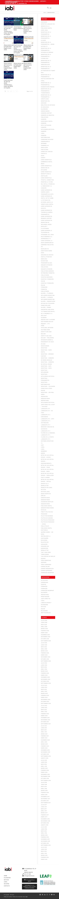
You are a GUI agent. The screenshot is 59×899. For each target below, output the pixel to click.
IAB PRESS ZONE (45, 329)
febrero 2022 (45, 713)
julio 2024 (44, 663)
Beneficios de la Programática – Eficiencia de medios (47, 50)
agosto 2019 (44, 758)
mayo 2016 (44, 831)
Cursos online (45, 566)
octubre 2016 (45, 822)
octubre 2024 (45, 659)
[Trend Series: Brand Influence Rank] (19, 25)
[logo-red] (10, 8)
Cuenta (43, 157)
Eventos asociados (46, 277)
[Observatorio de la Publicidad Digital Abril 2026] (19, 61)
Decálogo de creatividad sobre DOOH (46, 250)
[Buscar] (47, 8)
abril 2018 (44, 788)
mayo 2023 (44, 689)
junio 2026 (44, 622)
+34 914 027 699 (9, 3)
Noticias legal (45, 491)
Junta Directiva (45, 598)
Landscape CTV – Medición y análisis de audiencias (47, 426)
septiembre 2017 (46, 802)
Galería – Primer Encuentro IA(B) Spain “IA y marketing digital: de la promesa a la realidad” (48, 311)
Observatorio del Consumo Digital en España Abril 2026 (28, 66)
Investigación (45, 596)
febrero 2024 (45, 673)
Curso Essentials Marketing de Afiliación (46, 167)
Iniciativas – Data (46, 366)
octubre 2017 (45, 800)
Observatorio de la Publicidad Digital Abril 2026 (18, 66)
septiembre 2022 (46, 703)
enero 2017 (44, 816)
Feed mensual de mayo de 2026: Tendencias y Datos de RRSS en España (18, 49)
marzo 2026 (44, 628)
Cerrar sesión (45, 111)
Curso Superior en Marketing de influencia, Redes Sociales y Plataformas (46, 224)
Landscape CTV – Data (47, 418)
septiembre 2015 (46, 845)
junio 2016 (44, 829)
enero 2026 (44, 632)
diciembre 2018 (45, 774)
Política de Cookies (8, 896)
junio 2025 (44, 644)
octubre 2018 (45, 778)
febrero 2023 (45, 695)
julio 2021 (44, 725)
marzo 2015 (44, 855)
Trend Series (45, 554)
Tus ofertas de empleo (48, 556)
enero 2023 (44, 697)
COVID (42, 155)
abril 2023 (44, 691)
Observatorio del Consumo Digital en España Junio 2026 (28, 30)
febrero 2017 (45, 814)
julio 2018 (44, 782)
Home (42, 325)
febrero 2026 (45, 630)
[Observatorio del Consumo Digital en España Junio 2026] (28, 25)
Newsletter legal (46, 487)
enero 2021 (44, 737)
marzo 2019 (44, 768)
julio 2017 (44, 804)
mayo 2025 (44, 646)
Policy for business (47, 515)
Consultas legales (46, 151)
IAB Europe (44, 592)
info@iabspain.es (29, 875)
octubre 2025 (45, 638)
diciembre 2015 (45, 839)
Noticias (43, 489)
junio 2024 (44, 665)
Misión (43, 453)
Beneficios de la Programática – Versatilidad (46, 97)
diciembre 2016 (45, 819)
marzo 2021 (44, 734)
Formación (44, 287)
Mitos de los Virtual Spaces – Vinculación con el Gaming (47, 475)
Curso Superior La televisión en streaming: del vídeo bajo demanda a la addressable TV (47, 234)
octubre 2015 (45, 843)
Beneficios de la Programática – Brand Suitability (47, 44)
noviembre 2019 (45, 752)
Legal (42, 447)
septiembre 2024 (46, 661)
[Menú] (50, 8)
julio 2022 (44, 705)
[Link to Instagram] (47, 894)
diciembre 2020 (45, 740)
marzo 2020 (44, 744)
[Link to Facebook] (49, 894)
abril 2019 (44, 766)
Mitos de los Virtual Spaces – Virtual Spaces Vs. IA (47, 481)
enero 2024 (44, 675)
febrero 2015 (45, 857)
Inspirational (45, 400)
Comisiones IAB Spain (47, 139)
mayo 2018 (44, 786)
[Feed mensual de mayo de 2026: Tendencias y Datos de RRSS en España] (19, 43)
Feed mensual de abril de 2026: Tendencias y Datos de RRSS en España (8, 84)
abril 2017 (44, 810)
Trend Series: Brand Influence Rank (18, 28)
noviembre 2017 (45, 798)
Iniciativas (44, 347)
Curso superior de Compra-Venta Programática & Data (47, 192)
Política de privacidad (47, 520)
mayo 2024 (44, 667)
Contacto (44, 153)
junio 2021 (44, 727)
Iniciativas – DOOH (46, 368)
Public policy (45, 526)
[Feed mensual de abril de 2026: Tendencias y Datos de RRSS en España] (9, 78)
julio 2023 (44, 685)
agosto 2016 (44, 825)
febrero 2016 (45, 837)
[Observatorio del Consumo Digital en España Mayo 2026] (9, 61)
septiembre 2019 (46, 756)
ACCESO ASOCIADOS (11, 2)
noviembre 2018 (45, 776)
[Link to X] (40, 894)
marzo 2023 (44, 693)
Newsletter (44, 485)
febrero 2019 (45, 770)
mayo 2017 (44, 808)
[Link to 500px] (42, 894)
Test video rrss (46, 552)
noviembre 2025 (45, 636)
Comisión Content (46, 113)
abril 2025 (44, 648)
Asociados (44, 22)
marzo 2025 (44, 650)
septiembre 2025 (46, 640)
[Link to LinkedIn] (45, 894)
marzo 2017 (44, 812)
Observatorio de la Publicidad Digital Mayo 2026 (28, 47)
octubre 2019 (45, 754)
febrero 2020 (45, 746)
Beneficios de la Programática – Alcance (46, 38)
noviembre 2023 (45, 679)
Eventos (43, 584)
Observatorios (45, 497)
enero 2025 (44, 655)
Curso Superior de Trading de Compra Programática (46, 212)
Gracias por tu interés (48, 319)
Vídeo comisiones (46, 564)
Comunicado (44, 582)
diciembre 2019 (45, 750)
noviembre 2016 (45, 821)
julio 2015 (44, 847)
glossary (44, 317)
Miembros (44, 451)
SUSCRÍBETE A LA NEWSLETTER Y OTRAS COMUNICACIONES (22, 1)
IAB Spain (6, 883)
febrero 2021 (45, 735)
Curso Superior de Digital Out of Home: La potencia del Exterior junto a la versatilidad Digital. (47, 200)
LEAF (42, 445)
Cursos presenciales (47, 568)
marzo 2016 (44, 835)
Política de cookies (47, 518)
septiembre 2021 (46, 723)
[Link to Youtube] (52, 894)
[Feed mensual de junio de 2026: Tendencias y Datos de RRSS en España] (9, 25)
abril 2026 (44, 626)
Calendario (44, 109)
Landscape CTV (45, 408)
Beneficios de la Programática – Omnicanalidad (46, 62)
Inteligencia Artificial (47, 402)
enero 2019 (44, 772)
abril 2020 (44, 742)
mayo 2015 (44, 851)
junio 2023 (44, 687)
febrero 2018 (45, 792)
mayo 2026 (44, 624)
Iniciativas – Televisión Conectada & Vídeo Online (48, 388)
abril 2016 (44, 833)
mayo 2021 (44, 729)
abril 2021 (44, 731)
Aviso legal (44, 30)
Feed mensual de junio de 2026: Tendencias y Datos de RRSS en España (8, 30)
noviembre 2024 (45, 657)
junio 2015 (44, 849)
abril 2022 (44, 711)
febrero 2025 (45, 652)
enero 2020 (44, 748)
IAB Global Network (47, 327)
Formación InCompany (47, 572)
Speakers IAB (45, 546)
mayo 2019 (44, 764)
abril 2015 (44, 853)
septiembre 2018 (46, 780)
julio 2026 (44, 620)
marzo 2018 (44, 790)
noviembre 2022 (45, 699)
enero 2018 (44, 794)
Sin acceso (44, 540)
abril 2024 (44, 669)
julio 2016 (44, 827)
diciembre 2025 (45, 634)
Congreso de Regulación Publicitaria (45, 147)
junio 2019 (44, 762)
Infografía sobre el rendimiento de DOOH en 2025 (47, 341)
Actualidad (44, 580)
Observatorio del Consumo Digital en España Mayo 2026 (8, 66)
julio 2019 (44, 760)
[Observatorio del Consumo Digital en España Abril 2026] (28, 61)
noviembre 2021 (45, 719)
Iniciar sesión (45, 345)
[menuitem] (22, 1)
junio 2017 (44, 806)
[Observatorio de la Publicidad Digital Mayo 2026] (28, 43)
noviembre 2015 (45, 841)
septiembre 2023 (46, 683)
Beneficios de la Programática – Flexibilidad (46, 56)
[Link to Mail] (54, 894)
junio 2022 (44, 707)
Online (43, 608)
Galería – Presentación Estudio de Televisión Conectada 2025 (48, 303)
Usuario (43, 558)
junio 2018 (44, 784)
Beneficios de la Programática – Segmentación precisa (47, 84)
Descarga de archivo (47, 254)
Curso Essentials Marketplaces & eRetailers (46, 173)
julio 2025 (44, 642)
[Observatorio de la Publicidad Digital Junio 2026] (9, 43)
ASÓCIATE (43, 1)
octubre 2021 (45, 721)
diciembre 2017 (45, 796)
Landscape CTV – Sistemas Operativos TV (47, 441)
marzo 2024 (44, 671)
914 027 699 (27, 874)
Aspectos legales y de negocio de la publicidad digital (48, 26)
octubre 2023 (45, 681)
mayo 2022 (44, 709)
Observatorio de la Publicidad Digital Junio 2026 (9, 47)
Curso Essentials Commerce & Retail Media (46, 161)
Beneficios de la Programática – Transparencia (46, 90)
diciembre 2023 (45, 677)
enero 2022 (44, 715)
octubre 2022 (45, 701)
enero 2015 (44, 859)
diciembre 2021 (45, 717)
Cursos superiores (46, 570)
